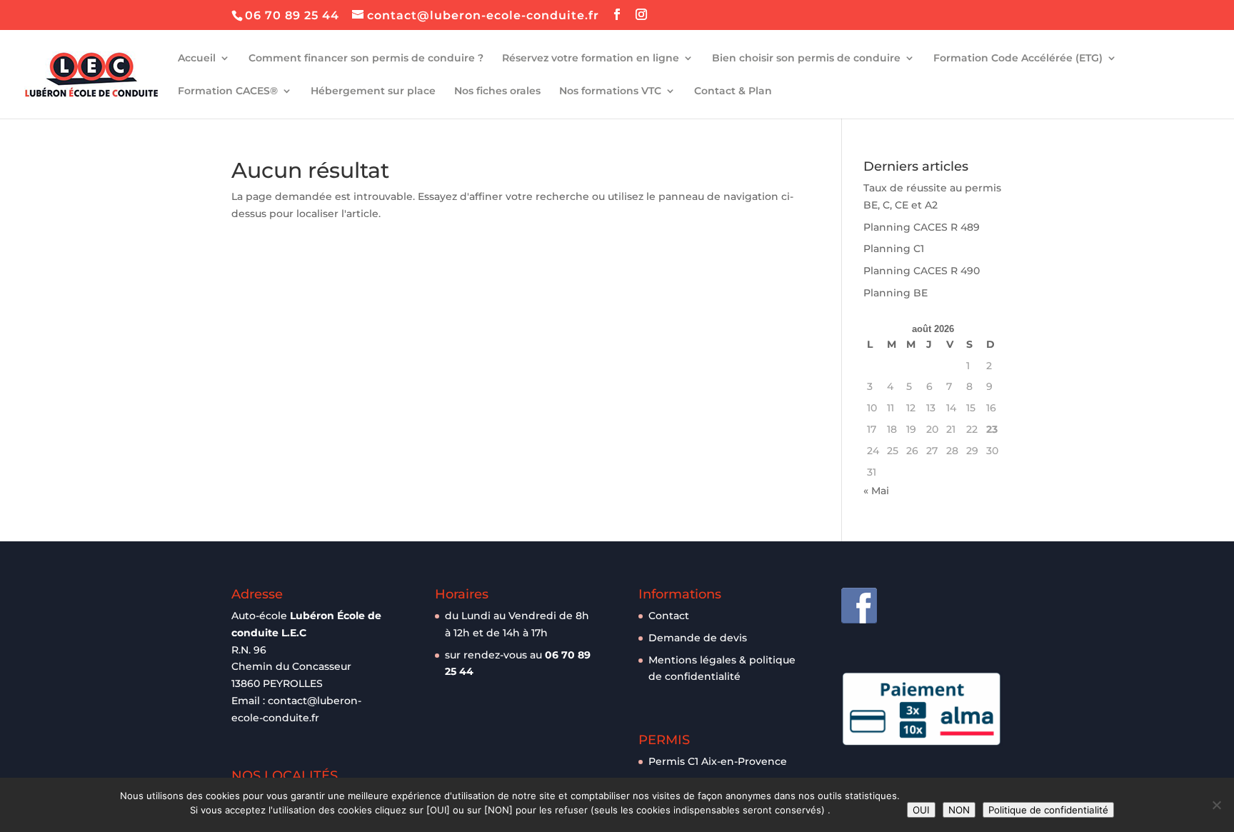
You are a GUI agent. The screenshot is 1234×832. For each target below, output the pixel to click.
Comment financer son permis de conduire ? (366, 58)
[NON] (1216, 805)
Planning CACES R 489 (921, 227)
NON (959, 810)
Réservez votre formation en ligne (590, 58)
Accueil (197, 58)
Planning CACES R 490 (921, 270)
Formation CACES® (228, 91)
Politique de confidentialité (1048, 810)
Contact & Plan (733, 91)
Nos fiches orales (497, 91)
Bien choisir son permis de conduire (806, 58)
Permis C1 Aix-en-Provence (717, 761)
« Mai (876, 490)
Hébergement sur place (373, 91)
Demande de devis (697, 637)
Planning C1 (893, 248)
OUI (921, 810)
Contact (668, 615)
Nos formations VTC (610, 91)
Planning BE (895, 292)
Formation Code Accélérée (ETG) (1018, 58)
